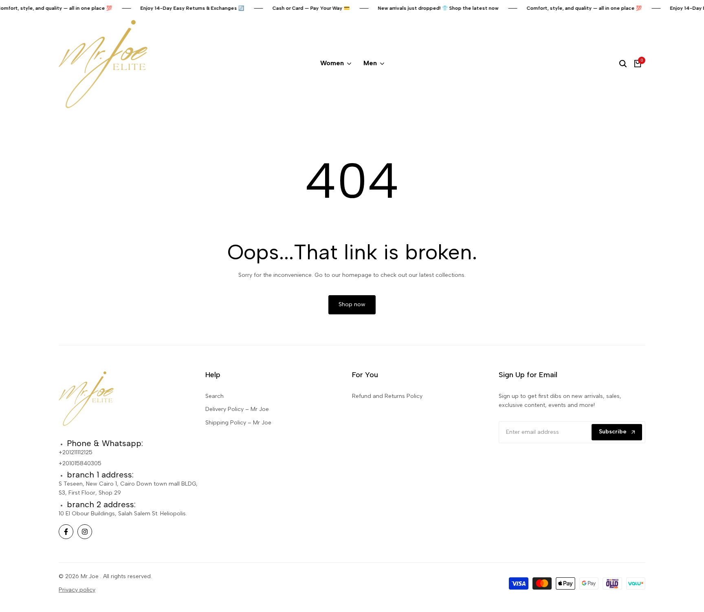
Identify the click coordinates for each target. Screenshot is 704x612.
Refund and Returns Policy (387, 396)
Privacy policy (77, 589)
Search (214, 396)
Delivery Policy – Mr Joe (237, 409)
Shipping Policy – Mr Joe (238, 422)
